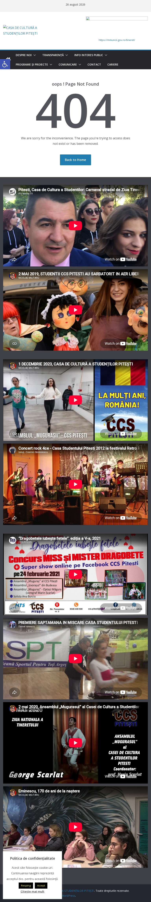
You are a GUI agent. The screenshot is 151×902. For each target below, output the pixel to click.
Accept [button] (41, 885)
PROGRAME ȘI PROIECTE (32, 64)
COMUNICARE (68, 64)
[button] (34, 55)
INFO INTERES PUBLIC (88, 55)
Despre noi (24, 55)
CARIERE (112, 64)
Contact (94, 64)
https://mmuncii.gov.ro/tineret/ (117, 40)
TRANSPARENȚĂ (53, 55)
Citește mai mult (32, 891)
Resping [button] (26, 885)
